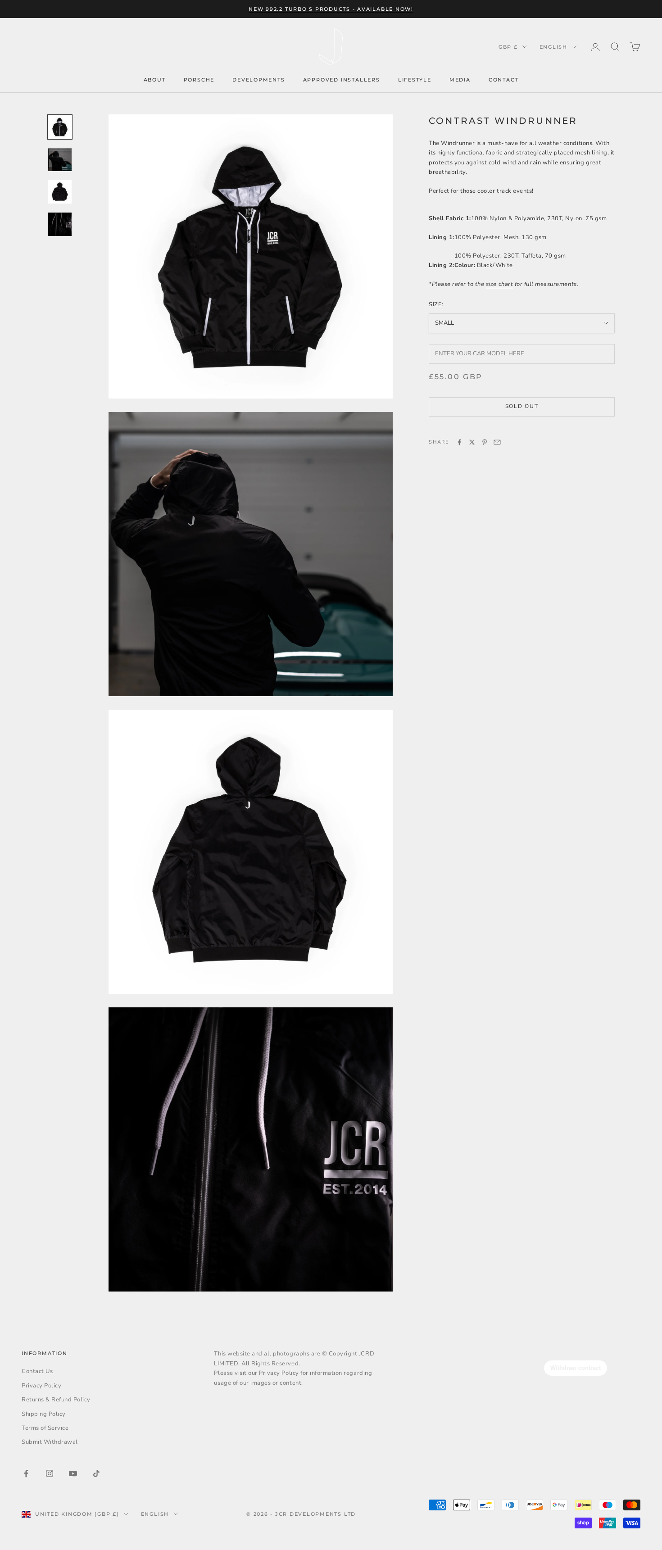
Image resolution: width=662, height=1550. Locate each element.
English (553, 47)
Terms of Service (45, 1428)
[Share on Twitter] (472, 442)
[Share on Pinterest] (484, 442)
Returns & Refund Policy (56, 1400)
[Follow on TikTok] (96, 1473)
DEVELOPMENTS (258, 80)
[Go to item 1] (60, 127)
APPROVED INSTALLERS (341, 80)
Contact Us (37, 1371)
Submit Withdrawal (50, 1442)
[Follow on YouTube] (72, 1473)
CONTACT (504, 80)
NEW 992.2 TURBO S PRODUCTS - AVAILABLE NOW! (331, 9)
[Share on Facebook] (459, 442)
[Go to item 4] (60, 224)
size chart (499, 284)
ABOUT (155, 80)
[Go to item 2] (60, 159)
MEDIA (460, 80)
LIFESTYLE (414, 80)
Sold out (521, 406)
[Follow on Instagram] (49, 1473)
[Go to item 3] (60, 191)
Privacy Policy (41, 1386)
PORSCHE (199, 80)
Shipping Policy (44, 1414)
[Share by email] (497, 442)
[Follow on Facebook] (26, 1473)
